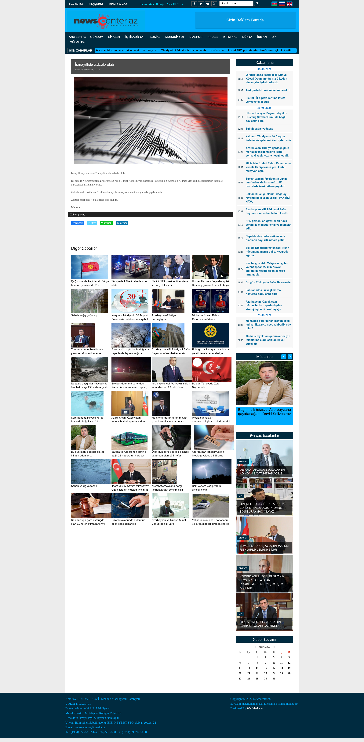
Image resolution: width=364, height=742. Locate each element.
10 (274, 662)
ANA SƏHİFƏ (77, 36)
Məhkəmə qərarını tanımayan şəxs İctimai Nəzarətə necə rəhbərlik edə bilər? (169, 421)
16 (265, 668)
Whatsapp (106, 223)
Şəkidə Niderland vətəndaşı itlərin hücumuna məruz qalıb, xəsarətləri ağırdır (129, 387)
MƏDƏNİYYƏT (174, 36)
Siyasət (243, 461)
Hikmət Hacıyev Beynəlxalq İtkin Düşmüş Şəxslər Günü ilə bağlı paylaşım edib (211, 285)
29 (257, 678)
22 (257, 673)
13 (240, 668)
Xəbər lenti (265, 62)
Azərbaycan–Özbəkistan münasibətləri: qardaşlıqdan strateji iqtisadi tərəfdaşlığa (128, 421)
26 (289, 673)
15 (257, 668)
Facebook (77, 223)
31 (274, 678)
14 (248, 668)
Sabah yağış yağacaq (84, 315)
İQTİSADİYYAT (135, 36)
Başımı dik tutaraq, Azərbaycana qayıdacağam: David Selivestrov (264, 412)
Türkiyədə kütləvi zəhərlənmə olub (158, 50)
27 (240, 678)
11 (281, 662)
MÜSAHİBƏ (77, 42)
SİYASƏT (114, 36)
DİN (274, 36)
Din (240, 496)
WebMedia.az (255, 708)
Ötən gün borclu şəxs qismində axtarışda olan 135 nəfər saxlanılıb (170, 455)
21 (248, 673)
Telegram (122, 223)
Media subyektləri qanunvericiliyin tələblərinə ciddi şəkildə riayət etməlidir (211, 421)
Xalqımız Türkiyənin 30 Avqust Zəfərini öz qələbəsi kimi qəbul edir (129, 319)
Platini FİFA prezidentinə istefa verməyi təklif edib (234, 50)
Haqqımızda (96, 4)
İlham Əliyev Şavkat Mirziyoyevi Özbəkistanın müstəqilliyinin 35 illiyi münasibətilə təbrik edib (130, 489)
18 (281, 668)
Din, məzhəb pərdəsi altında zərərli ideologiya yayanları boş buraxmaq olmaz (263, 507)
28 (248, 678)
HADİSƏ (212, 36)
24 (274, 673)
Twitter (92, 223)
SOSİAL (155, 36)
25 (281, 673)
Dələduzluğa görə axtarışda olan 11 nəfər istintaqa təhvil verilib (88, 523)
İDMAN (262, 36)
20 (240, 673)
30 (265, 678)
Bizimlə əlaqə (118, 4)
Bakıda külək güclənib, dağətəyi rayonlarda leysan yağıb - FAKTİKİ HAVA (130, 353)
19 (289, 668)
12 (289, 662)
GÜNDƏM (96, 36)
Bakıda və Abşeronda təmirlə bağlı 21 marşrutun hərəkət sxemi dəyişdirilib (128, 455)
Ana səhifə (76, 4)
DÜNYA (247, 36)
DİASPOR (195, 36)
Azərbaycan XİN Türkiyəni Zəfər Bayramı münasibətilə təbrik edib (171, 353)
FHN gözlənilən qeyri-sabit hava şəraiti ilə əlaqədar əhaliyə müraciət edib (211, 353)
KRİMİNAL (230, 36)
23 (265, 673)
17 (274, 668)
